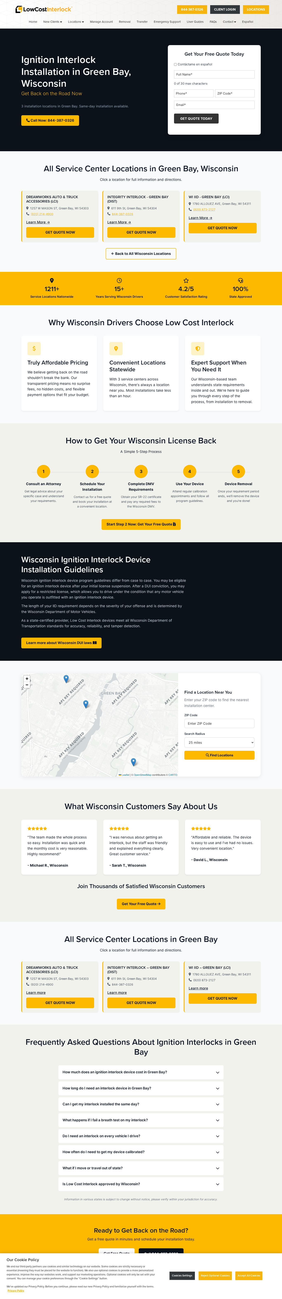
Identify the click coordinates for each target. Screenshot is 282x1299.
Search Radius (194, 733)
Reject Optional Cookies (215, 1275)
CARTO (172, 774)
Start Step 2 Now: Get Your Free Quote (140, 524)
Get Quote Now (60, 232)
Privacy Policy (16, 1290)
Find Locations (221, 755)
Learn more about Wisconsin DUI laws (59, 643)
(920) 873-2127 (204, 209)
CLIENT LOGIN (225, 9)
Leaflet (125, 774)
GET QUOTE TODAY (196, 118)
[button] (66, 679)
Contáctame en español (195, 64)
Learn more (36, 993)
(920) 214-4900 (42, 214)
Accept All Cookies (249, 1275)
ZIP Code (191, 715)
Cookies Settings (182, 1275)
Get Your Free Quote (139, 904)
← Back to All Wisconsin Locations (141, 254)
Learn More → (38, 222)
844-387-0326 (192, 9)
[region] (141, 1276)
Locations (256, 9)
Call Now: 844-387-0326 (52, 120)
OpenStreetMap (143, 774)
